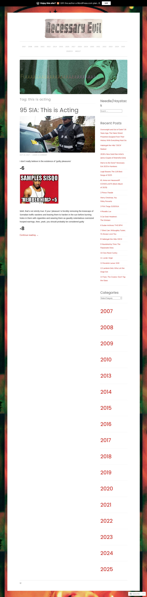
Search (69, 51)
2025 (123, 47)
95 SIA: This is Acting (49, 110)
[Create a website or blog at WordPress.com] (20, 583)
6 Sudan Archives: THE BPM (111, 225)
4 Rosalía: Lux (105, 211)
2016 (67, 47)
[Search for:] (111, 111)
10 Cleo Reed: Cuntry (108, 253)
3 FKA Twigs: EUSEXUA (109, 206)
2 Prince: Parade (106, 192)
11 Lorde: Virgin (106, 258)
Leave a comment (39, 155)
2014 (55, 47)
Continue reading (29, 235)
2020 (92, 47)
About (78, 51)
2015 (61, 47)
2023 (111, 47)
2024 (117, 47)
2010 (42, 47)
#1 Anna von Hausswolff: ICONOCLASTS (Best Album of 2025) (111, 184)
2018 (80, 47)
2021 (98, 47)
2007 (24, 47)
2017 (73, 47)
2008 (30, 47)
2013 (49, 47)
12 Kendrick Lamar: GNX (109, 263)
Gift (106, 3)
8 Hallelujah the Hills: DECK (111, 239)
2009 (36, 47)
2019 (86, 47)
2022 (104, 47)
